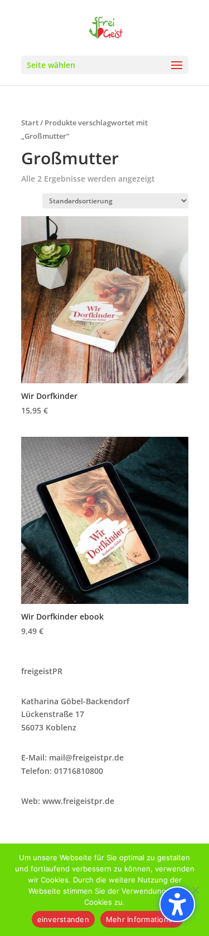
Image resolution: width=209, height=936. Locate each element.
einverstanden (63, 919)
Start (29, 123)
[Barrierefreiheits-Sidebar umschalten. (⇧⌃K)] (177, 904)
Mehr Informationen (142, 919)
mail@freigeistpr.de (86, 757)
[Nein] (195, 889)
